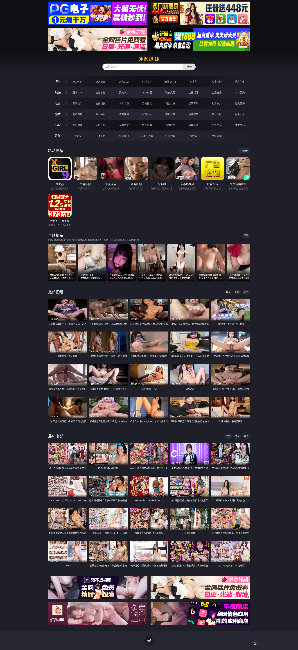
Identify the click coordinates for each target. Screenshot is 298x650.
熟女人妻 (170, 92)
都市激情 (77, 125)
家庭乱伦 (101, 125)
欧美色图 (124, 114)
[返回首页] (255, 643)
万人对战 (124, 81)
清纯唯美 (193, 114)
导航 (58, 136)
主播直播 (217, 92)
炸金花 (193, 81)
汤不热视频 (147, 136)
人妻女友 (124, 125)
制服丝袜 (170, 103)
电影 (58, 103)
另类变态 (240, 103)
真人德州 (101, 81)
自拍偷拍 (101, 92)
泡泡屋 (193, 136)
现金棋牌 (217, 81)
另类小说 (193, 125)
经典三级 (193, 103)
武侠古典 (147, 125)
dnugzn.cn (149, 59)
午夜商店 (101, 136)
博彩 (58, 82)
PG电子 (77, 81)
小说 (58, 125)
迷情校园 (170, 125)
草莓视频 (124, 136)
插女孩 (77, 136)
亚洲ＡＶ (77, 92)
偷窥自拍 (77, 114)
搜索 (189, 67)
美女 (228, 292)
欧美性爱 (147, 103)
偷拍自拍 (101, 103)
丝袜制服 (193, 92)
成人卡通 (124, 103)
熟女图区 (217, 114)
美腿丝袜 (170, 114)
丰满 (228, 436)
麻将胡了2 (170, 81)
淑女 (237, 436)
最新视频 (55, 291)
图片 (58, 114)
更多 (246, 292)
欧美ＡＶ (124, 92)
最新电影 (55, 436)
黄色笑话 (217, 125)
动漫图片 (147, 114)
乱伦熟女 (217, 103)
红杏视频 (170, 136)
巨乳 (237, 292)
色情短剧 (217, 136)
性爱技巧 (240, 125)
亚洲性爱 (77, 103)
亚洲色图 (101, 114)
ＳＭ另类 (240, 92)
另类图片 (240, 114)
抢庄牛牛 (240, 81)
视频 (58, 92)
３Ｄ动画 (147, 92)
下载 (246, 235)
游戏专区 (147, 81)
